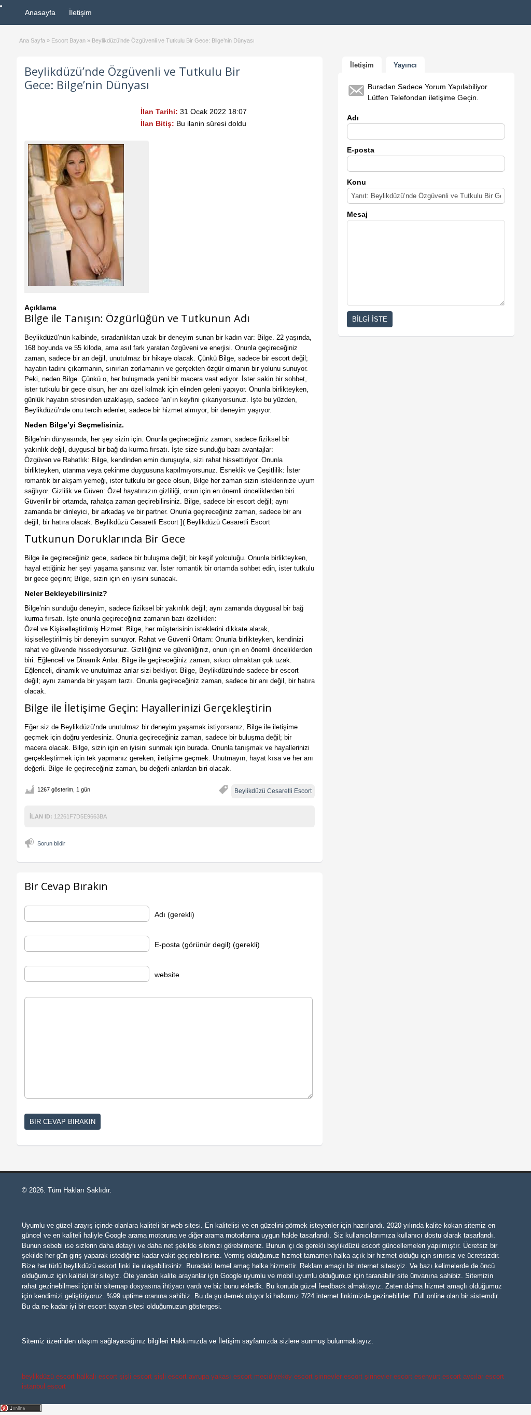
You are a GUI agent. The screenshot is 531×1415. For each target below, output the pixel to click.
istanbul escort (44, 1386)
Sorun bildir (51, 843)
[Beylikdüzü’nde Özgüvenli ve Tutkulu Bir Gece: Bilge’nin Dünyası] (86, 215)
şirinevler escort (338, 1376)
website (167, 974)
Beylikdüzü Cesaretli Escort (273, 791)
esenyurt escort (437, 1376)
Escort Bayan (68, 40)
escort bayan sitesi (116, 1306)
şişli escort (135, 1376)
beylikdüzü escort (353, 1246)
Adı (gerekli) (174, 914)
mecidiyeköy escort (283, 1376)
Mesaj (357, 214)
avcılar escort (483, 1376)
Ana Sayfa (32, 40)
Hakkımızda (189, 1341)
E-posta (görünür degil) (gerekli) (207, 944)
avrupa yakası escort (220, 1376)
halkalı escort (97, 1376)
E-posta (360, 150)
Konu (356, 182)
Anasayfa (40, 12)
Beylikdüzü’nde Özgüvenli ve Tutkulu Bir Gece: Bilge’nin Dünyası (132, 77)
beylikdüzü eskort (90, 1266)
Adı (353, 118)
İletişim (80, 12)
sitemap (116, 1286)
